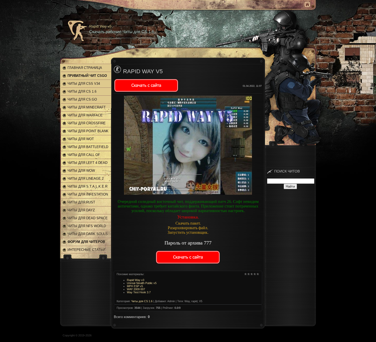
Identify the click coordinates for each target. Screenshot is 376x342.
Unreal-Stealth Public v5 (142, 283)
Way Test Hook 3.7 (139, 292)
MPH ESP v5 (135, 286)
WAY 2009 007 (136, 289)
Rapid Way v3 (135, 280)
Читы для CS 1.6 (141, 301)
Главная (307, 4)
